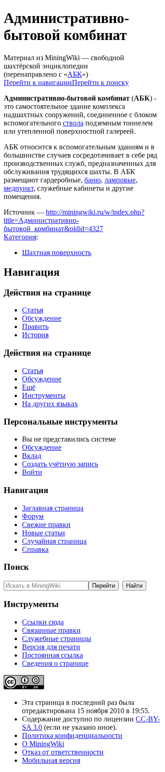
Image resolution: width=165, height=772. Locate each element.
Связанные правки (51, 630)
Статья (32, 310)
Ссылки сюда (43, 622)
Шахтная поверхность (56, 252)
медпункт (18, 188)
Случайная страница (54, 541)
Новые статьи (43, 533)
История (35, 335)
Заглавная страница (52, 508)
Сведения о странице (55, 663)
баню (92, 180)
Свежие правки (46, 524)
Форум (33, 516)
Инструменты (44, 395)
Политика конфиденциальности (72, 735)
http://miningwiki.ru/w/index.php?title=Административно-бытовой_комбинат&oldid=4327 (74, 220)
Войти (32, 472)
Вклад (31, 456)
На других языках (50, 404)
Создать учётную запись (60, 464)
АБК (74, 74)
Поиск (16, 567)
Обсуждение (41, 318)
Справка (35, 549)
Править (35, 326)
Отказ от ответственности (63, 752)
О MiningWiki (43, 744)
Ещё (28, 387)
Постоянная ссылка (52, 655)
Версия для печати (51, 647)
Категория (20, 237)
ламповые (120, 180)
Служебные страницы (56, 638)
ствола (73, 123)
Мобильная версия (51, 760)
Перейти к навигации (38, 82)
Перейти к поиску (100, 82)
